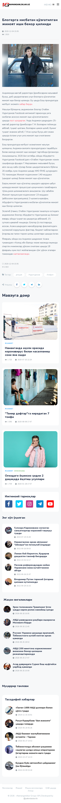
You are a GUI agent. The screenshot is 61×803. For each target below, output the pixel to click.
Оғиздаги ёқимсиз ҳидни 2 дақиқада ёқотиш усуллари (24, 477)
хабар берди (25, 104)
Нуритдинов (34, 274)
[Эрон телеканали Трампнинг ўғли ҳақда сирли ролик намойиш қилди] (7, 609)
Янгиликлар (7, 788)
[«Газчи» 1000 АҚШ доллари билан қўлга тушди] (9, 710)
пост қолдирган (17, 120)
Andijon (50, 274)
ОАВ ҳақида (51, 788)
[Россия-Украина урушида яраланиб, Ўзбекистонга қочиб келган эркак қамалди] (7, 635)
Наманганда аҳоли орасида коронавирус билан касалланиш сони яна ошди (27, 351)
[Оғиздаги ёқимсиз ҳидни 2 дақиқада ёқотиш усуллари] (30, 449)
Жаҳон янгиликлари (34, 788)
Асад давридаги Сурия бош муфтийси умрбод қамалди (34, 666)
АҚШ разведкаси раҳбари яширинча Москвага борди (34, 621)
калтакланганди (21, 254)
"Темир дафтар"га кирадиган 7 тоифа (27, 415)
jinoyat (19, 274)
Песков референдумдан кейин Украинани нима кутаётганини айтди (32, 567)
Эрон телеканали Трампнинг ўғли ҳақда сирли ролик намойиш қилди (33, 608)
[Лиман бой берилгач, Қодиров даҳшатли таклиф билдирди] (8, 555)
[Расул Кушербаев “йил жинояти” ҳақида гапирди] (9, 723)
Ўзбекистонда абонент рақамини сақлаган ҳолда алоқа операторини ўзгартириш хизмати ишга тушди (35, 750)
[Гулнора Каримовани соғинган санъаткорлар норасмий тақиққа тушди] (8, 530)
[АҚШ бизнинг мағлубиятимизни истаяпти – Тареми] (9, 736)
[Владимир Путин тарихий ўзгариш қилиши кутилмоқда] (8, 581)
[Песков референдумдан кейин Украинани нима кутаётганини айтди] (8, 567)
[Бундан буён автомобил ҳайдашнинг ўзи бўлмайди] (9, 766)
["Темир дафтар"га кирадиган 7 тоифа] (30, 387)
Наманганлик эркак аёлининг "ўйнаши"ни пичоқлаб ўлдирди (32, 543)
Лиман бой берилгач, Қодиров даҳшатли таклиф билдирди (31, 555)
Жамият (19, 788)
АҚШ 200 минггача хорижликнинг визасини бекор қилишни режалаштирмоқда (32, 651)
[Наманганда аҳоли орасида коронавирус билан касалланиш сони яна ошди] (30, 322)
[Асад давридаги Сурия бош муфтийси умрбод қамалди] (7, 666)
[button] (49, 4)
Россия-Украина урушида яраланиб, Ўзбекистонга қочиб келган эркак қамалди (33, 635)
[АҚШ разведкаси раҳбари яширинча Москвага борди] (7, 622)
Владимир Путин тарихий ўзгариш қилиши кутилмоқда (33, 581)
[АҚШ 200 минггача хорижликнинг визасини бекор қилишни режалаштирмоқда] (7, 650)
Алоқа (30, 791)
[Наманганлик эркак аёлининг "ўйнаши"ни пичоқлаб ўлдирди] (8, 544)
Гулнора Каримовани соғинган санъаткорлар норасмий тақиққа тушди (33, 530)
